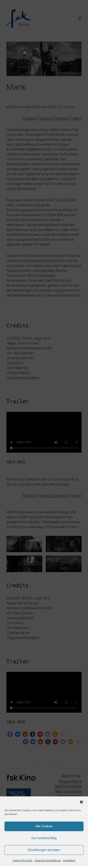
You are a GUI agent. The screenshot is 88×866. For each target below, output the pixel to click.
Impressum (69, 860)
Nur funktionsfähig (44, 838)
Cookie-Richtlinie (22, 860)
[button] (81, 802)
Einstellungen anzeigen (44, 850)
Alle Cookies (44, 826)
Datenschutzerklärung (48, 860)
